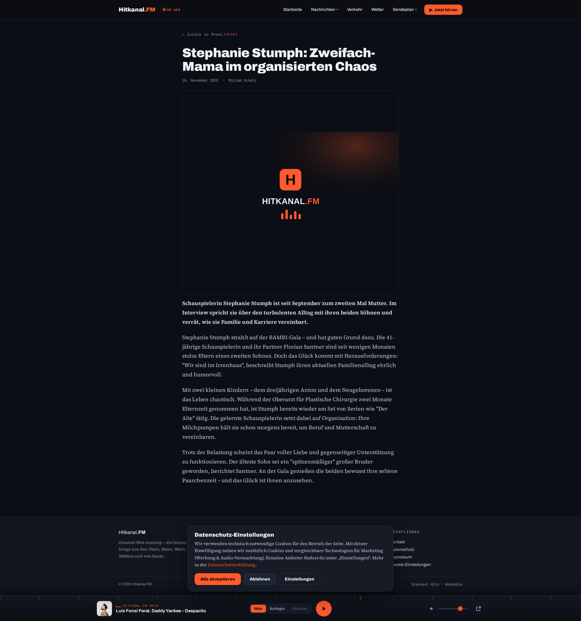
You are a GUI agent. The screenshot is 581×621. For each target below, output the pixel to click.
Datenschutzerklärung (231, 565)
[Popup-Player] (478, 608)
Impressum (401, 557)
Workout (299, 608)
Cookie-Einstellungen (410, 564)
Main (258, 608)
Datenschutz (402, 549)
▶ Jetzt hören (443, 10)
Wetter (377, 9)
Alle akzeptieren (217, 579)
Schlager (277, 608)
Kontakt (397, 542)
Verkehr (354, 9)
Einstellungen (299, 579)
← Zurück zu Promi (202, 34)
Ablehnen (260, 579)
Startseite (292, 9)
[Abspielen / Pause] (324, 608)
